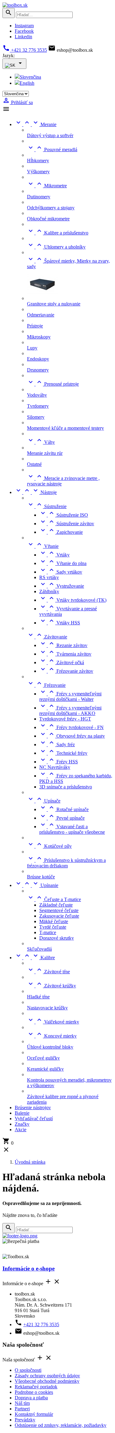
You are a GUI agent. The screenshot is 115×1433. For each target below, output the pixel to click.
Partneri (22, 1408)
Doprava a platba (31, 1397)
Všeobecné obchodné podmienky (47, 1381)
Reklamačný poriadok (36, 1386)
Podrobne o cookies (34, 1392)
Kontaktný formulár (34, 1414)
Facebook (24, 31)
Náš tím (22, 1403)
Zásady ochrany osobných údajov (47, 1375)
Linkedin (23, 36)
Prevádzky (25, 1419)
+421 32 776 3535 (24, 50)
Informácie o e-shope (28, 1268)
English (27, 83)
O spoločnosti (28, 1370)
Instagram (24, 25)
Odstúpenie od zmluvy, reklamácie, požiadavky (60, 1425)
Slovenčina (30, 77)
